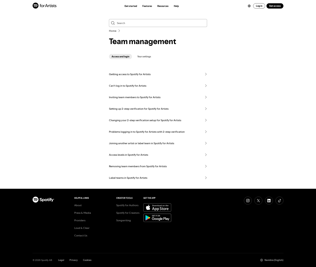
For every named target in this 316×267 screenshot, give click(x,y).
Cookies (87, 260)
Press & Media (82, 213)
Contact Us (80, 235)
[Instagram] (248, 201)
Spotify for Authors (127, 205)
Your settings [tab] (144, 56)
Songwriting (123, 220)
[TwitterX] (258, 201)
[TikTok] (279, 201)
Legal (61, 260)
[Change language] (249, 6)
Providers (79, 220)
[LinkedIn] (269, 201)
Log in (259, 6)
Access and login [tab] (120, 56)
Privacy (73, 260)
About (78, 205)
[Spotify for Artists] (45, 6)
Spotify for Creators (127, 213)
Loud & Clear (82, 228)
